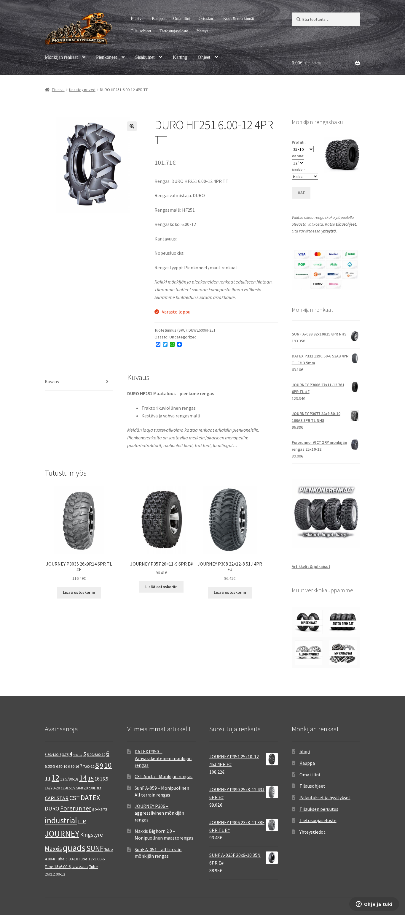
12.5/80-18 (69, 779)
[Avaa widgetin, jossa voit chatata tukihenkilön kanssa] (374, 904)
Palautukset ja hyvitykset (324, 797)
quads (74, 847)
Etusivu (137, 18)
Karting (180, 57)
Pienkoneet (106, 57)
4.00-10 (77, 755)
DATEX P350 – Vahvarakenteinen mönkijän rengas (163, 758)
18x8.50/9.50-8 (72, 788)
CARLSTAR (56, 798)
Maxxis (53, 849)
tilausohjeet (346, 224)
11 (48, 778)
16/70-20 (52, 788)
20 (86, 788)
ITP (82, 821)
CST (74, 798)
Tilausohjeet (141, 31)
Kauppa (158, 18)
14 (83, 778)
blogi (304, 751)
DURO (52, 808)
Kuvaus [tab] (52, 381)
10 (108, 765)
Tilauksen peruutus (318, 809)
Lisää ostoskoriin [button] (79, 592)
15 (91, 778)
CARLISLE (95, 788)
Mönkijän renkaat (61, 57)
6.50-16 (73, 766)
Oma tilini (181, 18)
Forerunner (75, 808)
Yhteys (202, 31)
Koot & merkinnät (238, 18)
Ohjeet (204, 57)
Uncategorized (82, 89)
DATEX (90, 797)
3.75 (65, 754)
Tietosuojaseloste (174, 31)
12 (55, 778)
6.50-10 (61, 766)
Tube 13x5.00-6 (92, 859)
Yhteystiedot (312, 832)
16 (97, 778)
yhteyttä (328, 231)
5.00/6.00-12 (96, 754)
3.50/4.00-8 (53, 754)
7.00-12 (88, 766)
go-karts (100, 809)
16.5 (104, 779)
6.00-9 (50, 766)
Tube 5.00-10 (67, 859)
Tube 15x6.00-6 (58, 866)
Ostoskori (207, 18)
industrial (61, 820)
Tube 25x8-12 (79, 867)
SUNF (94, 848)
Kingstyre (91, 834)
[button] (132, 126)
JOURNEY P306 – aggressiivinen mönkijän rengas (159, 812)
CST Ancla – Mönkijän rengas (163, 776)
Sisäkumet (144, 57)
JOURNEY (62, 833)
